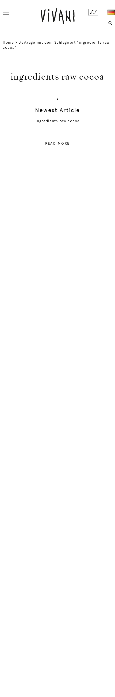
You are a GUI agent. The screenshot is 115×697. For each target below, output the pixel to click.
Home (8, 42)
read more (57, 143)
